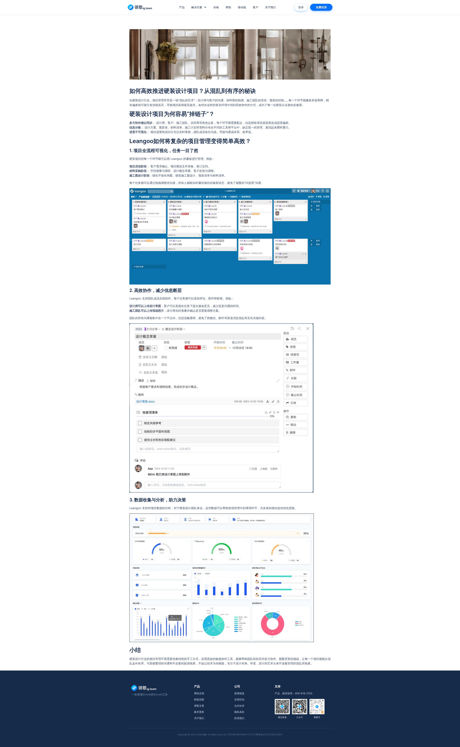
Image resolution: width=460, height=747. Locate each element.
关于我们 (270, 7)
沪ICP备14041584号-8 (238, 734)
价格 (216, 7)
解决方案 (196, 7)
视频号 (317, 717)
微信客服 (282, 717)
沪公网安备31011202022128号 (267, 734)
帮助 (228, 7)
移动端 (242, 7)
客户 (255, 7)
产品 (182, 7)
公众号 (299, 717)
